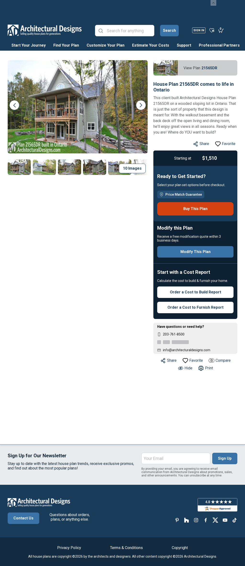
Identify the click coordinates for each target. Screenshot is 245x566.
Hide (188, 368)
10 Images (132, 168)
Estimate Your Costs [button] (150, 45)
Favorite (228, 143)
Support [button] (184, 45)
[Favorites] (211, 30)
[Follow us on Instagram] (196, 520)
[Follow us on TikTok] (234, 520)
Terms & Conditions (126, 547)
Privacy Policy (69, 547)
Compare (223, 360)
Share (204, 143)
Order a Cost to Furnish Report (195, 307)
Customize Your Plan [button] (105, 45)
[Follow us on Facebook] (206, 520)
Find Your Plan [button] (66, 45)
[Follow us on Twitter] (215, 520)
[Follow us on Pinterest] (177, 520)
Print (209, 368)
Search (169, 30)
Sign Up (225, 458)
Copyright (180, 547)
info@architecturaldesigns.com (186, 350)
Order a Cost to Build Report (195, 292)
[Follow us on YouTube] (225, 520)
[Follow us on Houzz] (186, 520)
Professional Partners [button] (219, 45)
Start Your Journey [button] (28, 45)
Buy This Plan (195, 208)
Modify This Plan (195, 251)
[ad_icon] (45, 30)
